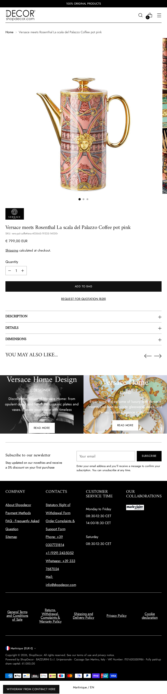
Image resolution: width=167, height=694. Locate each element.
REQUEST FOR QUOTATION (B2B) (83, 299)
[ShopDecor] (20, 15)
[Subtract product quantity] (9, 270)
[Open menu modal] (159, 15)
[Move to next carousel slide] (158, 356)
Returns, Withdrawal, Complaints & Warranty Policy (50, 615)
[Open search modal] (140, 15)
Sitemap (11, 536)
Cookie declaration (150, 615)
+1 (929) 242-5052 (59, 552)
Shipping (11, 250)
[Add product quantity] (23, 270)
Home (9, 32)
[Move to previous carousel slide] (148, 356)
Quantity (11, 261)
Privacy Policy (117, 615)
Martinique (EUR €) (22, 648)
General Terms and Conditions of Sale (17, 615)
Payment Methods (18, 512)
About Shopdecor (18, 504)
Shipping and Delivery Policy (83, 615)
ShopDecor (35, 655)
